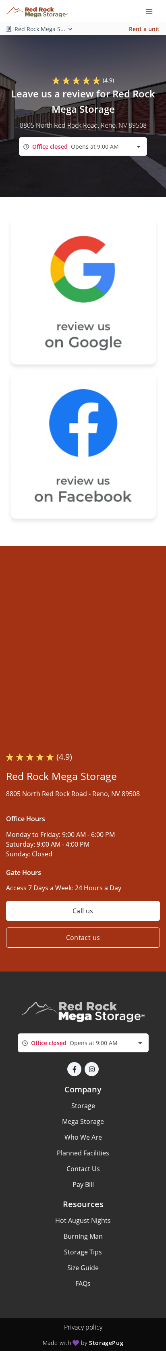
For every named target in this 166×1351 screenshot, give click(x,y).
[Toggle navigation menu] (152, 11)
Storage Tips (83, 1252)
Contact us (83, 937)
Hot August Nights (83, 1220)
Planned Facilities (83, 1153)
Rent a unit (144, 29)
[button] (74, 1069)
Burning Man (83, 1236)
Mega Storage (83, 1121)
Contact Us (83, 1168)
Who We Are (83, 1137)
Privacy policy (83, 1327)
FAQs (83, 1283)
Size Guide (83, 1267)
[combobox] (83, 146)
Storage (83, 1105)
